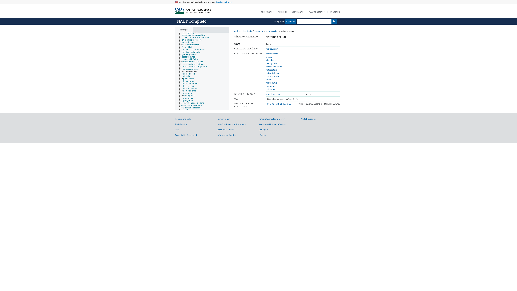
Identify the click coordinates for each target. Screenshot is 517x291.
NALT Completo (192, 21)
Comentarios (298, 11)
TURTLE (278, 103)
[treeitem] (194, 35)
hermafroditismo (274, 66)
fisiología (259, 31)
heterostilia (271, 69)
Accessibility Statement (186, 135)
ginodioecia (271, 60)
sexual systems (273, 94)
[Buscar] (334, 21)
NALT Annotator (316, 11)
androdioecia (272, 53)
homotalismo (272, 76)
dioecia (269, 57)
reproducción (272, 31)
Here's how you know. (223, 2)
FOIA (177, 129)
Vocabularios (267, 11)
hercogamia (271, 63)
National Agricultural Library (272, 118)
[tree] (202, 71)
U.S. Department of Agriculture (198, 13)
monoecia (270, 79)
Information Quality (226, 135)
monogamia (271, 82)
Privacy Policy (223, 118)
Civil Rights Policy (225, 129)
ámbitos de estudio (243, 31)
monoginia (271, 86)
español (289, 21)
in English (335, 11)
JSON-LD (287, 103)
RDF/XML (270, 103)
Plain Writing (181, 124)
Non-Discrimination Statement (231, 124)
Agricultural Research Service (272, 124)
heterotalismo (273, 73)
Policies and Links (183, 118)
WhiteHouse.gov (308, 118)
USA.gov (262, 135)
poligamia (270, 89)
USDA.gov (263, 129)
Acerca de (282, 11)
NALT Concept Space (198, 9)
